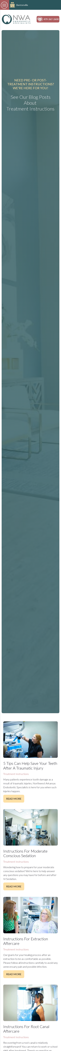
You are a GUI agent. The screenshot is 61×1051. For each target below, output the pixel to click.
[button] (4, 5)
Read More (13, 798)
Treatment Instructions (16, 773)
